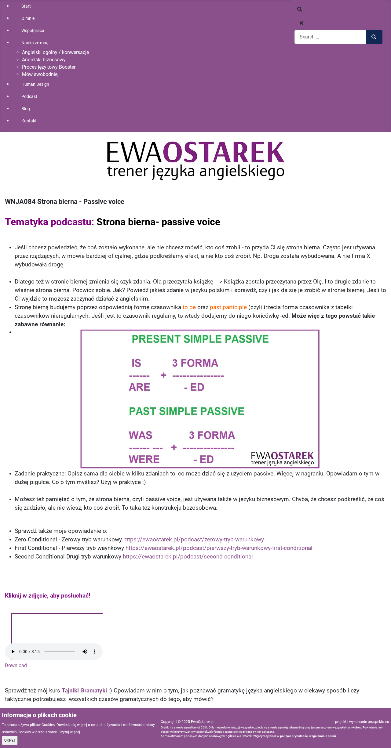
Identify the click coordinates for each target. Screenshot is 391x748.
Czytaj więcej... (71, 732)
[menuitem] (58, 6)
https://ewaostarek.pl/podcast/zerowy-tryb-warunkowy (193, 539)
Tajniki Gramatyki (85, 690)
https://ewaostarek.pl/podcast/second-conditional (188, 556)
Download (16, 665)
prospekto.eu (378, 722)
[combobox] (330, 37)
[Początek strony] (380, 736)
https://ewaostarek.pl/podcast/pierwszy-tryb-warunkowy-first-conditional (219, 548)
